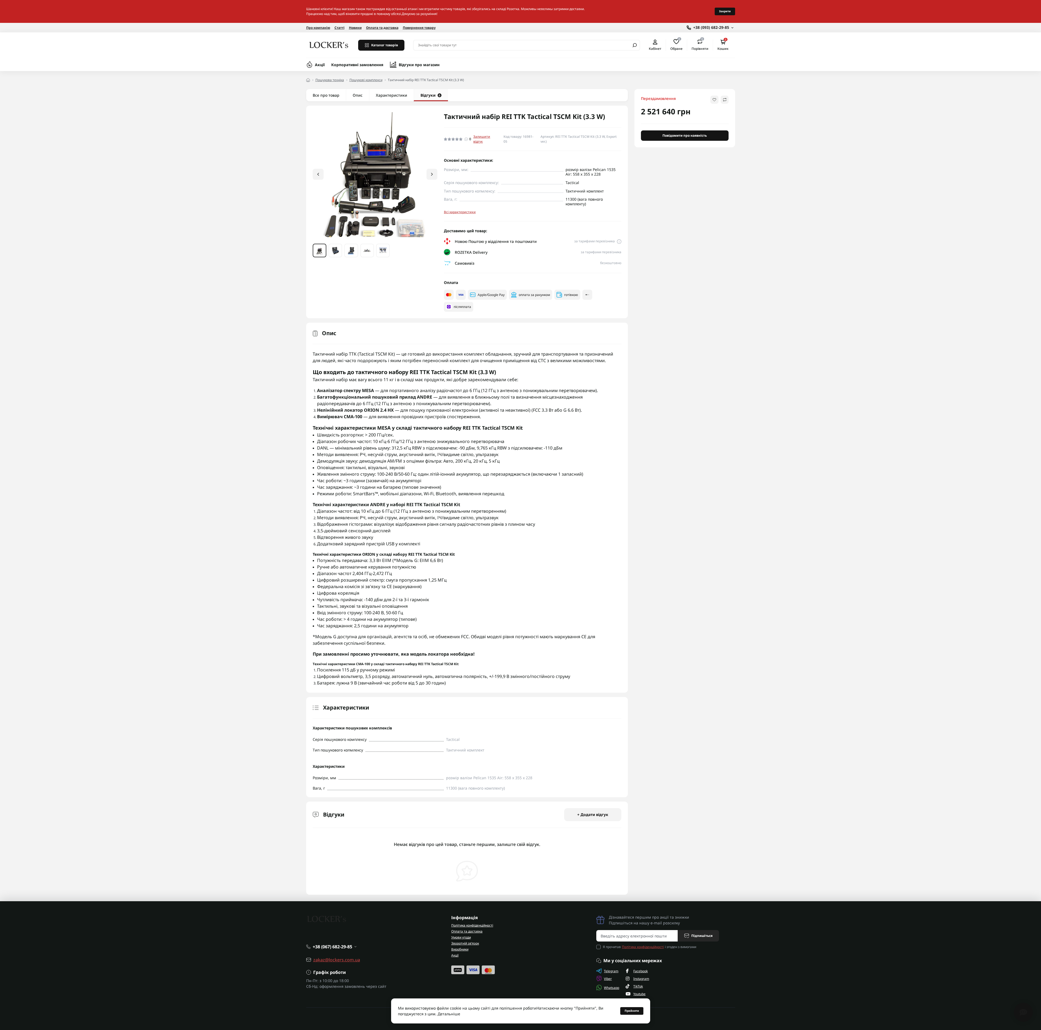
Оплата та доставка (382, 27)
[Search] (634, 45)
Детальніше (449, 1013)
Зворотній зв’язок (465, 943)
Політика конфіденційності (472, 925)
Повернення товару (419, 27)
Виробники (459, 949)
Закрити (725, 11)
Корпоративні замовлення (357, 64)
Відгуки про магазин (419, 64)
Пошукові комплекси (365, 80)
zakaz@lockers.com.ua (336, 959)
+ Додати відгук (592, 814)
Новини (355, 27)
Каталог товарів (384, 45)
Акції (320, 64)
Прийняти (632, 1011)
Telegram (611, 971)
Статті (339, 27)
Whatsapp (611, 987)
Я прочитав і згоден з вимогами (649, 947)
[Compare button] (725, 100)
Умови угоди (461, 937)
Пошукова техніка (329, 80)
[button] (431, 174)
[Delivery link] (619, 241)
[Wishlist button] (714, 100)
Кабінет (655, 48)
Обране (676, 45)
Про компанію (318, 27)
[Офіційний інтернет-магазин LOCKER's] (328, 45)
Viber (608, 978)
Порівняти (700, 45)
